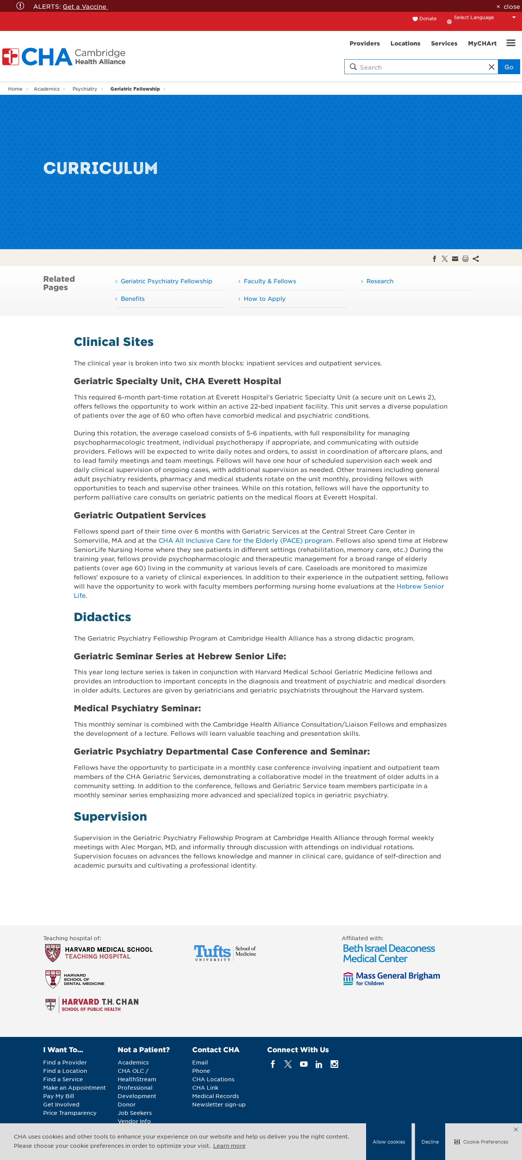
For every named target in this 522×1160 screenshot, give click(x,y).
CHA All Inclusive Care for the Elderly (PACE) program (245, 540)
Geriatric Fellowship (135, 88)
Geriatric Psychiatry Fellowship (166, 280)
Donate (428, 18)
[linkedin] (319, 1064)
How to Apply (264, 298)
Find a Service (63, 1079)
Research (380, 280)
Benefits (133, 298)
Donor (127, 1104)
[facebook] (273, 1064)
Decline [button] (430, 1142)
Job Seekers (135, 1112)
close (512, 6)
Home (15, 89)
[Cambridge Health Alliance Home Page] (65, 56)
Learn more (229, 1145)
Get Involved (61, 1104)
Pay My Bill (58, 1095)
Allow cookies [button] (389, 1142)
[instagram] (334, 1064)
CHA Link (205, 1087)
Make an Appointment (74, 1087)
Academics (47, 89)
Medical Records (215, 1095)
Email (200, 1062)
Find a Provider (65, 1062)
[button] (481, 1142)
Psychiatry (85, 89)
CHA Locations (213, 1079)
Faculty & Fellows (270, 280)
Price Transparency (70, 1112)
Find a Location (65, 1070)
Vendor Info (134, 1121)
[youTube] (304, 1064)
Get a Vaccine (85, 6)
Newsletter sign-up (219, 1104)
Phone (201, 1070)
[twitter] (288, 1064)
